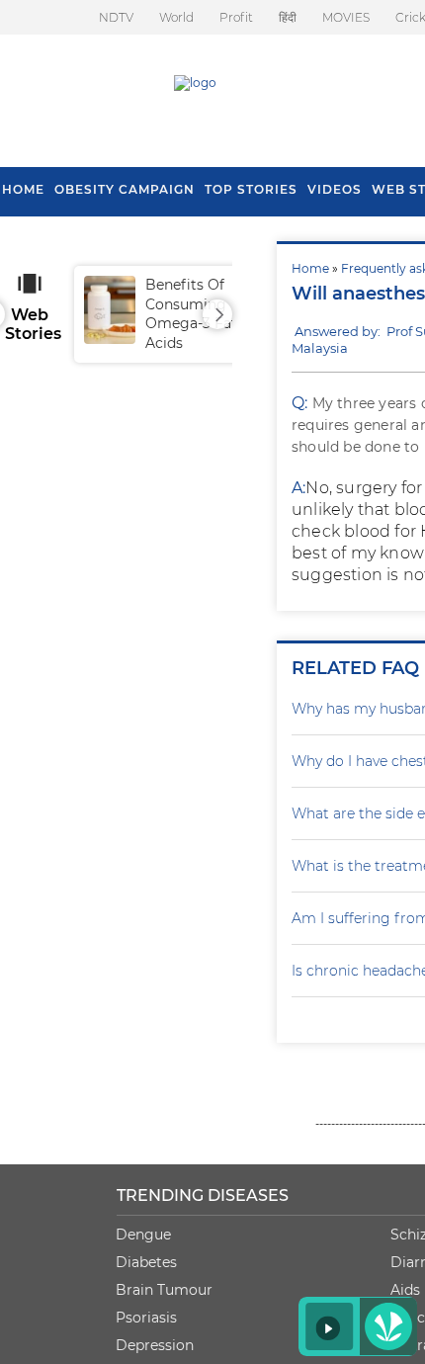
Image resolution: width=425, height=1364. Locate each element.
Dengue (143, 1234)
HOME (23, 189)
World (176, 17)
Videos (334, 189)
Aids (405, 1290)
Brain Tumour (164, 1290)
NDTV (116, 17)
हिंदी (288, 17)
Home (310, 268)
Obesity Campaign (124, 189)
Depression (155, 1345)
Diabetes (146, 1262)
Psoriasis (146, 1317)
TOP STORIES (251, 189)
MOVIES (346, 17)
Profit (236, 17)
